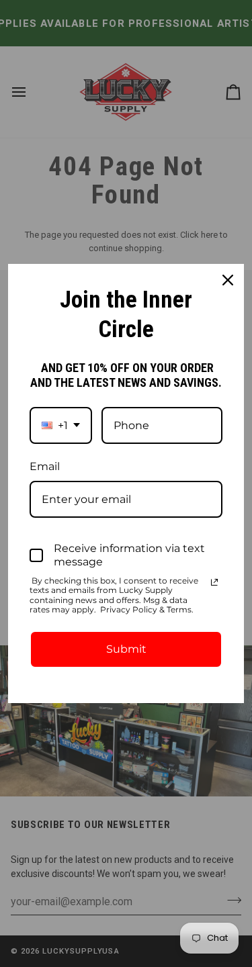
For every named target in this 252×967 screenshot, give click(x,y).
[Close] (228, 280)
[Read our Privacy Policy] (214, 582)
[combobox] (61, 425)
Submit (126, 649)
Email (45, 466)
